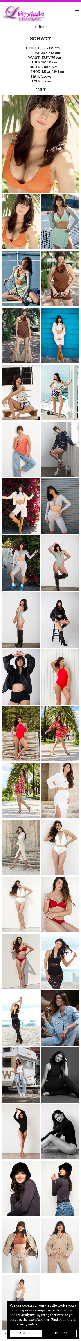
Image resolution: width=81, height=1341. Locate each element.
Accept (25, 1333)
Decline (61, 1333)
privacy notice (27, 1324)
